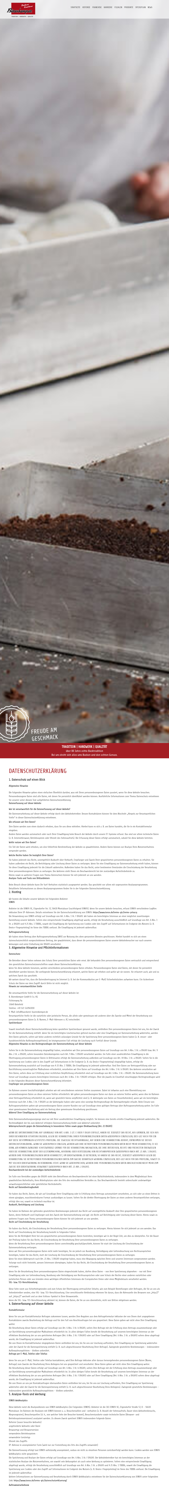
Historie (86, 7)
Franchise (97, 7)
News (150, 7)
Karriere (108, 7)
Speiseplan (140, 7)
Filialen (118, 7)
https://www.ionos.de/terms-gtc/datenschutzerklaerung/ (40, 1480)
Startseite (75, 7)
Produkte (128, 7)
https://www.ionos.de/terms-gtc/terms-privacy (115, 912)
